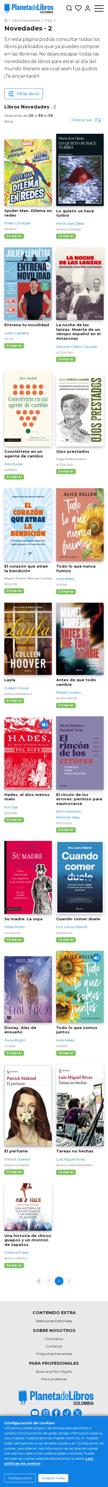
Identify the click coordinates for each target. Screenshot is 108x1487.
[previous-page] (39, 1281)
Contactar (54, 1346)
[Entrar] (86, 8)
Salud (8, 339)
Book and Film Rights (54, 1371)
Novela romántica (18, 694)
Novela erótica (15, 1258)
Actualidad (64, 352)
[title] (56, 1397)
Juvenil (62, 584)
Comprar (14, 236)
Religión (10, 584)
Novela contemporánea (74, 1165)
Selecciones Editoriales (54, 1321)
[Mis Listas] (77, 8)
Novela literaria (68, 229)
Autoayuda (12, 933)
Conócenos (54, 1339)
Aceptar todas (53, 1478)
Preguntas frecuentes (54, 1354)
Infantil (10, 229)
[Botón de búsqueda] (69, 8)
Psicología (64, 823)
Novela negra (66, 698)
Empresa (10, 470)
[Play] (44, 724)
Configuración (20, 1478)
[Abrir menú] (99, 8)
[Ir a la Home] (5, 20)
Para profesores (54, 1379)
